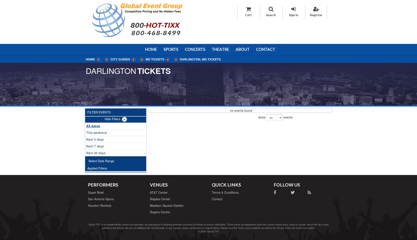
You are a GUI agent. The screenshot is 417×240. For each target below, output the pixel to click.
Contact (265, 49)
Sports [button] (171, 49)
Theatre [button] (220, 49)
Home (151, 49)
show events (275, 117)
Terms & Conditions (225, 192)
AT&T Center (159, 192)
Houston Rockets (99, 205)
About (243, 49)
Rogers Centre (160, 212)
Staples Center (160, 199)
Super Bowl (96, 192)
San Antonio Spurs (101, 199)
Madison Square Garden (167, 205)
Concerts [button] (195, 49)
